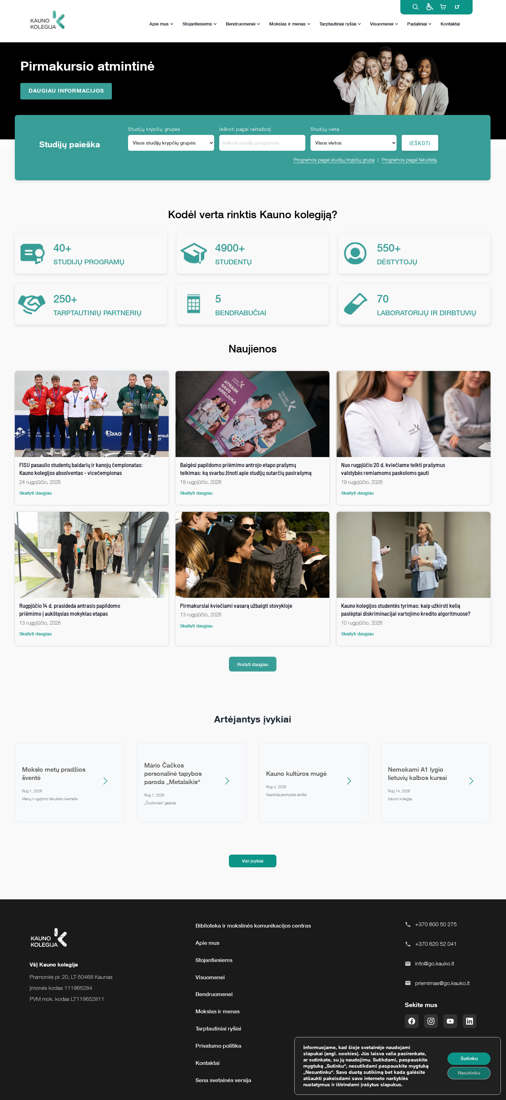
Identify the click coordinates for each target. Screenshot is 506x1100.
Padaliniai (417, 24)
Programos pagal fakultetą (409, 159)
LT (457, 7)
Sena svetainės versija (223, 1080)
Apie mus (159, 24)
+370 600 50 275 (436, 924)
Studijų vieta (324, 129)
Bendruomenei (240, 24)
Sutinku (469, 1058)
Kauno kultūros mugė (296, 773)
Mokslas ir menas (287, 24)
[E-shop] (443, 7)
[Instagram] (431, 1021)
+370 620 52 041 (436, 944)
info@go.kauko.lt (434, 963)
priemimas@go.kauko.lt (442, 983)
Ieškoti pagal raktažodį (245, 129)
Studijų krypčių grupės (154, 129)
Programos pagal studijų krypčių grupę (334, 159)
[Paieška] (415, 7)
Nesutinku (469, 1073)
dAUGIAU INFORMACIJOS (66, 90)
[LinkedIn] (469, 1021)
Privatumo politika (218, 1045)
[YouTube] (450, 1021)
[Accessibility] (429, 7)
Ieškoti (419, 143)
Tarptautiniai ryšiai (337, 24)
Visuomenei (381, 24)
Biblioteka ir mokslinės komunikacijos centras (253, 925)
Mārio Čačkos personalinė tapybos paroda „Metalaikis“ (173, 773)
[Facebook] (412, 1021)
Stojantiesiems (197, 24)
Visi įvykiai (252, 861)
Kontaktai (450, 24)
